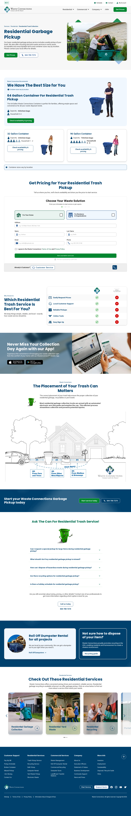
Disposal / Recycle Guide (105, 771)
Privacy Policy (60, 249)
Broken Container (10, 767)
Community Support (80, 774)
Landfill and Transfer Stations (57, 775)
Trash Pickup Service (34, 760)
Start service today (89, 501)
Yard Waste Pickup (33, 774)
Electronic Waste (33, 777)
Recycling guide (91, 654)
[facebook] (111, 787)
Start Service (86, 787)
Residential (14, 26)
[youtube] (120, 787)
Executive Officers (80, 764)
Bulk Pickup (31, 767)
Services (6, 26)
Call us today (65, 604)
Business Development (81, 771)
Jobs (107, 9)
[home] (18, 9)
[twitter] (125, 787)
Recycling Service (33, 764)
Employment (101, 764)
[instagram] (116, 787)
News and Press (79, 777)
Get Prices (120, 9)
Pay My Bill (7, 760)
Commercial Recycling (58, 767)
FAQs (99, 774)
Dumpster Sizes (56, 771)
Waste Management (57, 760)
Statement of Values (81, 767)
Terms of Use (46, 249)
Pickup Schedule (9, 764)
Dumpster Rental (33, 771)
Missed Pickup (9, 771)
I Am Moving (8, 774)
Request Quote (101, 787)
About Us (77, 760)
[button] (68, 9)
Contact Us (8, 777)
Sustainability (101, 767)
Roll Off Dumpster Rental (59, 764)
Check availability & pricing (21, 121)
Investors (100, 760)
